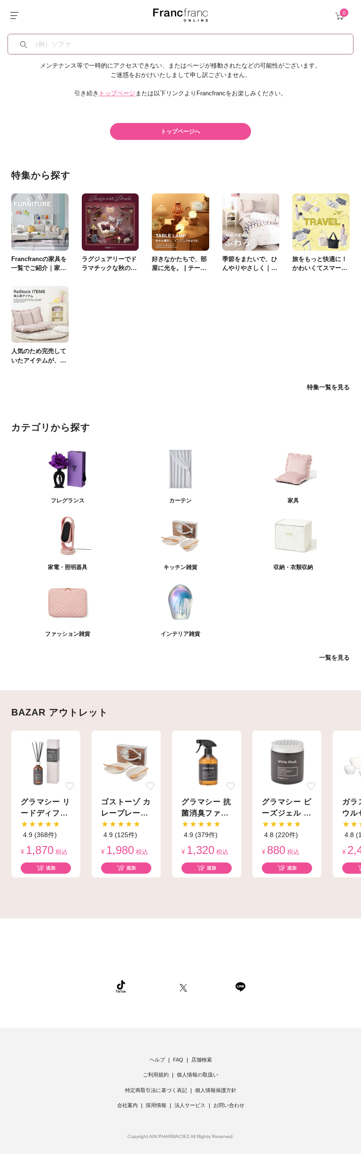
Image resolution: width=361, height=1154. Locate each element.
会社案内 (127, 1105)
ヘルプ (157, 1059)
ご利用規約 (156, 1074)
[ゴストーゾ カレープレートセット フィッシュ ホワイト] (126, 762)
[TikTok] (120, 986)
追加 (50, 867)
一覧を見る (334, 657)
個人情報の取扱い (197, 1074)
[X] (183, 986)
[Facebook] (211, 986)
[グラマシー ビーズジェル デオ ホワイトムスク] (287, 762)
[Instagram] (153, 986)
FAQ (178, 1059)
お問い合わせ (228, 1105)
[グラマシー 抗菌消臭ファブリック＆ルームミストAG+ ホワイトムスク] (207, 762)
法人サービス (189, 1105)
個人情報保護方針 (215, 1090)
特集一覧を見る (328, 387)
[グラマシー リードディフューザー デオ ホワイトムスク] (46, 762)
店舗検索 (201, 1059)
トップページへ (180, 131)
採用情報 (156, 1105)
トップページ (117, 93)
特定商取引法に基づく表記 (156, 1090)
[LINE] (240, 986)
